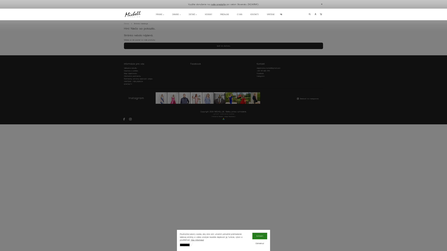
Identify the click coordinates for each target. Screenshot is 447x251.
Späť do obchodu (223, 46)
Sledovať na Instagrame (309, 99)
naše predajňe (218, 4)
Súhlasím (259, 236)
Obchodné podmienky (132, 76)
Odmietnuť (260, 243)
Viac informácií (197, 240)
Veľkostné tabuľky (130, 68)
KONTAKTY (128, 84)
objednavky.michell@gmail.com (268, 68)
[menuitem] (162, 14)
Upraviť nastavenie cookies (223, 114)
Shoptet (221, 116)
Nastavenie (185, 245)
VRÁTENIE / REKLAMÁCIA (133, 81)
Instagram (261, 76)
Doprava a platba (131, 71)
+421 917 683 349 (263, 71)
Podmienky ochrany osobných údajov (138, 79)
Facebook (260, 73)
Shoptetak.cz (232, 116)
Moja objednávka (130, 73)
